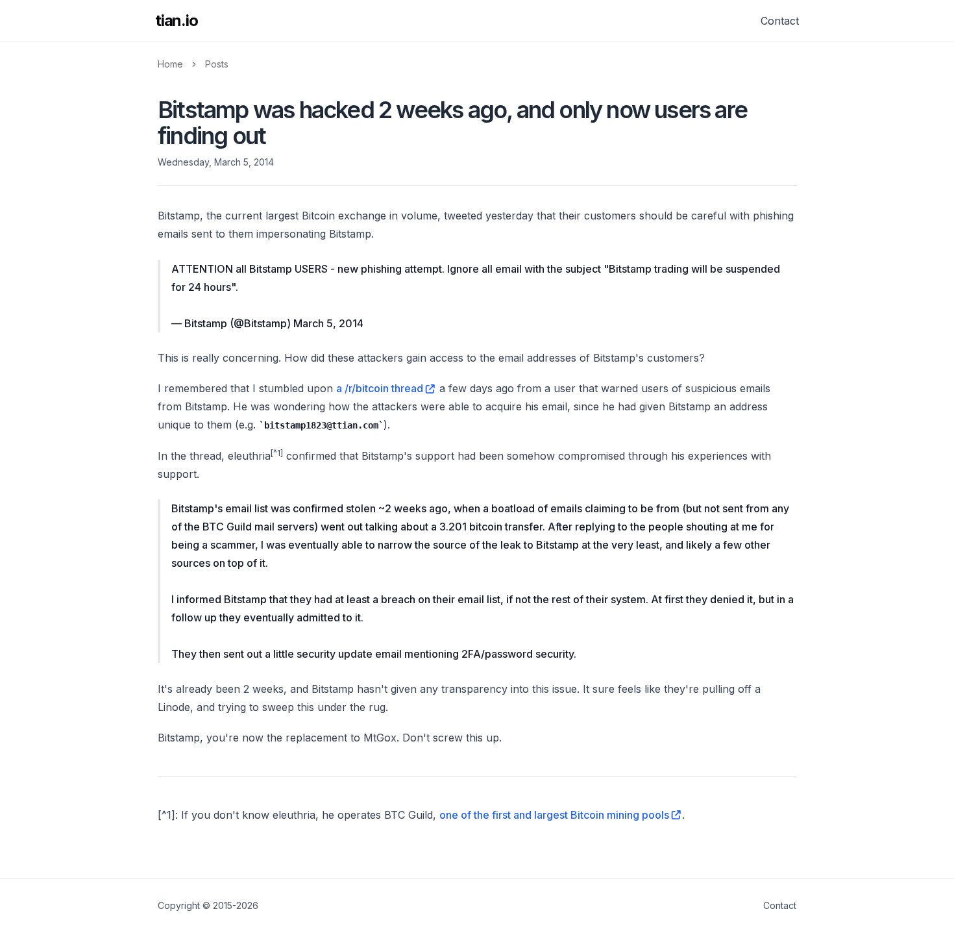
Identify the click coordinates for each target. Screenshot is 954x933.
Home (170, 63)
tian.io (176, 20)
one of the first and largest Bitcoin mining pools (554, 814)
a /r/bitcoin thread (379, 388)
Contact (780, 20)
